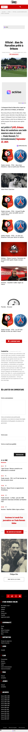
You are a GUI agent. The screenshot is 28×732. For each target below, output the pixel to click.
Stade (2, 664)
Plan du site (4, 613)
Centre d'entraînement (6, 666)
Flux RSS (3, 615)
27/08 (2, 485)
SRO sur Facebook (5, 630)
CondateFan (4, 351)
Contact (3, 609)
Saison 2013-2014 (5, 713)
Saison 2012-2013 (5, 711)
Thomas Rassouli (6, 52)
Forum (2, 626)
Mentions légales (13, 727)
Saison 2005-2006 (5, 697)
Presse (2, 611)
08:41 (2, 466)
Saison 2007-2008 (5, 701)
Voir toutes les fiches (14, 579)
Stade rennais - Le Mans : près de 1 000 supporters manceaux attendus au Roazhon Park (13, 499)
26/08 (2, 495)
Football (3, 650)
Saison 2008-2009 (5, 703)
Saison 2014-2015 (5, 715)
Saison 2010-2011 (5, 707)
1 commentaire (14, 54)
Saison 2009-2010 (5, 705)
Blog (2, 628)
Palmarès (3, 663)
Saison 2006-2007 (5, 699)
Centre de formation (5, 668)
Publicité (3, 607)
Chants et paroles (5, 642)
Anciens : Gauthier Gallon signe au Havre (12, 509)
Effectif (3, 675)
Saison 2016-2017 (5, 718)
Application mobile (5, 617)
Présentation (4, 659)
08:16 (2, 476)
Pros (9, 11)
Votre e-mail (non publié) (8, 444)
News (2, 633)
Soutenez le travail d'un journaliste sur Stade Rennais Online (14, 520)
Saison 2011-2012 (5, 709)
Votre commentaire (7, 398)
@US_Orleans (18, 127)
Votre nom (4, 435)
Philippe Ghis (14, 574)
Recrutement (22, 727)
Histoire (3, 661)
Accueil (4, 11)
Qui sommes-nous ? (5, 605)
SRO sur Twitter (4, 631)
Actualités (3, 677)
